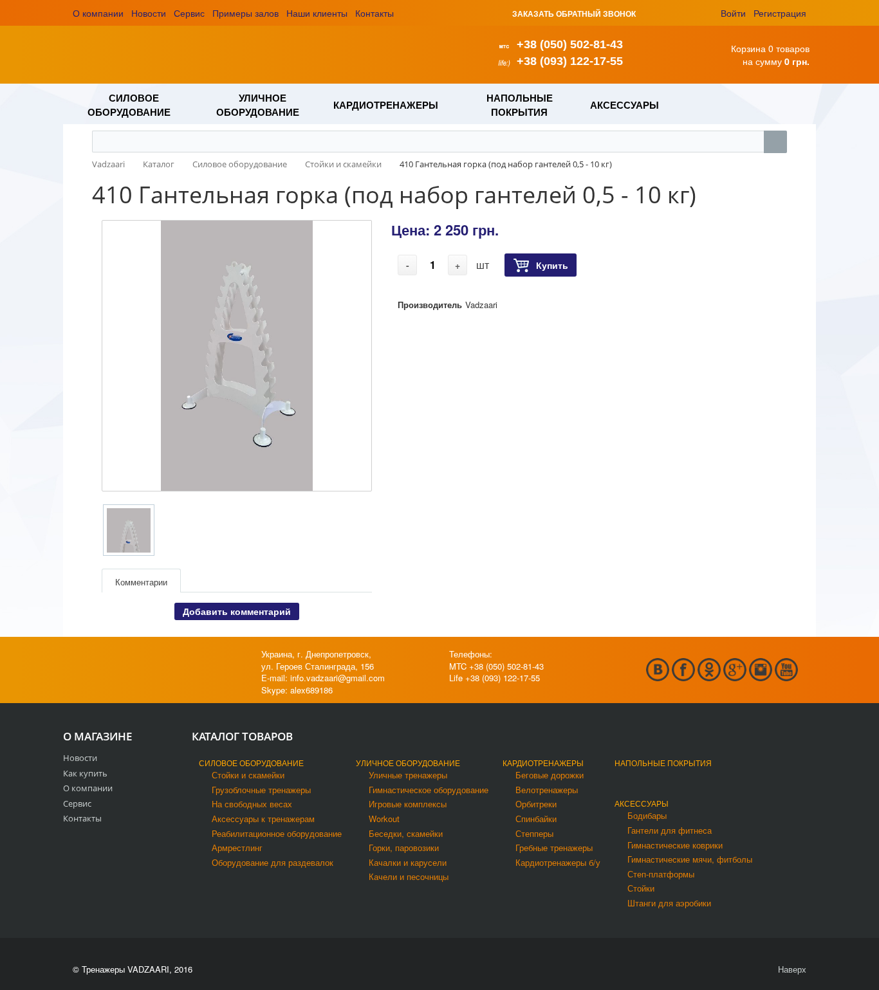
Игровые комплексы (408, 804)
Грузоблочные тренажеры (261, 790)
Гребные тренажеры (554, 847)
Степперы (534, 833)
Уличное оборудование (408, 762)
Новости (148, 12)
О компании (98, 12)
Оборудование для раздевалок (272, 862)
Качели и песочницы (409, 876)
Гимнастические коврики (675, 845)
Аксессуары (642, 803)
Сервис (189, 12)
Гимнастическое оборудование (428, 790)
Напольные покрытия (663, 762)
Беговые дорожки (549, 775)
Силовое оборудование (251, 762)
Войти (733, 12)
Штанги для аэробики (669, 903)
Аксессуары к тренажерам (263, 818)
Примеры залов (245, 12)
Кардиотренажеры (543, 762)
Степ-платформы (660, 874)
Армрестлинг (237, 847)
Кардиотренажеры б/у (557, 862)
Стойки (640, 888)
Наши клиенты (316, 12)
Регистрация (780, 12)
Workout (384, 818)
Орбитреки (536, 804)
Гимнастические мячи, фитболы (689, 859)
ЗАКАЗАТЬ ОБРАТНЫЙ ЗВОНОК (574, 13)
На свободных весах (252, 804)
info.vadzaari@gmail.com (337, 678)
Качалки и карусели (408, 862)
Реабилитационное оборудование (277, 833)
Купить (552, 265)
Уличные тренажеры (408, 775)
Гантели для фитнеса (669, 830)
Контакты (374, 12)
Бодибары (647, 815)
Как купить (85, 773)
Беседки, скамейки (406, 833)
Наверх (790, 969)
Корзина (748, 48)
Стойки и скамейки (248, 775)
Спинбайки (536, 818)
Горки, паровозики (404, 847)
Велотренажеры (546, 790)
